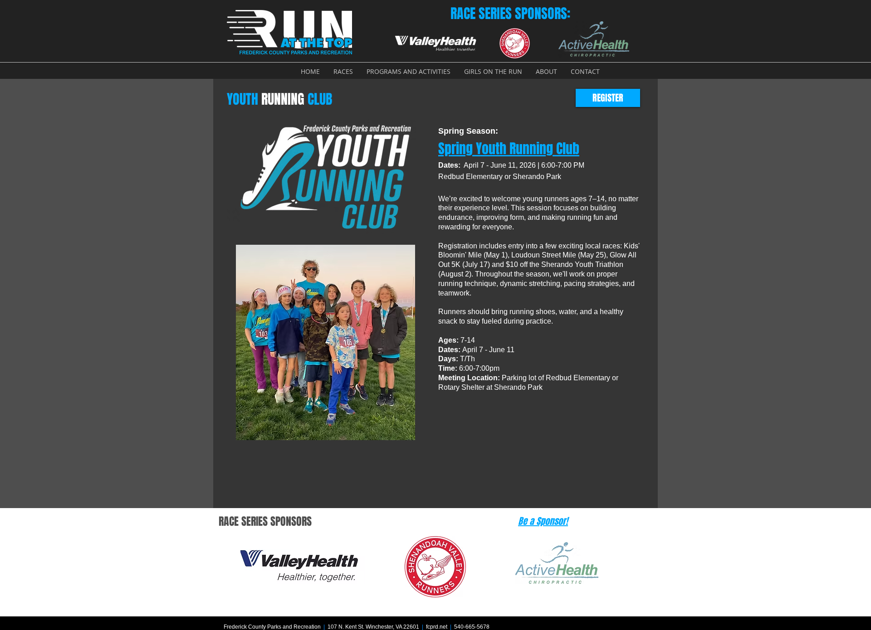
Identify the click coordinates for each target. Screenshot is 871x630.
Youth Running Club (508, 149)
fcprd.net (436, 627)
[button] (343, 71)
